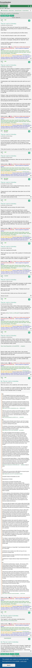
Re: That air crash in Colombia (9, 381)
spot (5, 19)
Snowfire (6, 275)
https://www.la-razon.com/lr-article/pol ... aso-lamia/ (13, 430)
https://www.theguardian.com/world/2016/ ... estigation (13, 346)
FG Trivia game (26, 54)
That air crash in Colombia (9, 13)
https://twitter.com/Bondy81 (13, 313)
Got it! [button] (8, 665)
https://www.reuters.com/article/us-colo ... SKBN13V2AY (14, 408)
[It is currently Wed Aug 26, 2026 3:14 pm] (30, 10)
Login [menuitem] (29, 6)
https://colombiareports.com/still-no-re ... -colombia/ (13, 417)
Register (8, 8)
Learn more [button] (23, 661)
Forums (9, 6)
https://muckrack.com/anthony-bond (9, 620)
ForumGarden (4, 6)
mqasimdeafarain (7, 638)
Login (2, 8)
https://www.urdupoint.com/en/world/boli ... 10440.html (13, 593)
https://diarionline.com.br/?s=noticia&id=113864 (12, 473)
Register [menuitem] (31, 6)
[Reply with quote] (29, 20)
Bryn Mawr (6, 130)
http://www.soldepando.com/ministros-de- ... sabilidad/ (13, 464)
